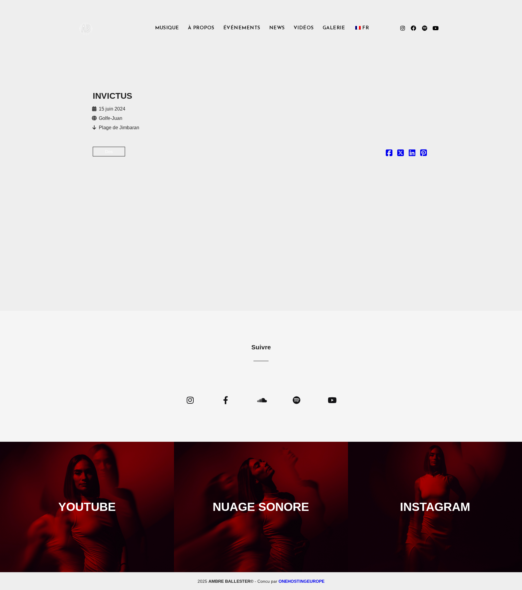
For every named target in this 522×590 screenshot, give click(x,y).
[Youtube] (435, 28)
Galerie (334, 28)
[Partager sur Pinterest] (423, 154)
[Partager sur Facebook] (389, 154)
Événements (241, 28)
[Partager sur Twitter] (400, 154)
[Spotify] (424, 28)
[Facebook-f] (225, 400)
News (277, 28)
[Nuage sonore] (260, 400)
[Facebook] (413, 28)
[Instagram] (402, 28)
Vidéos (304, 28)
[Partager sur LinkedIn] (412, 154)
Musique (167, 28)
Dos (109, 151)
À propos (201, 28)
